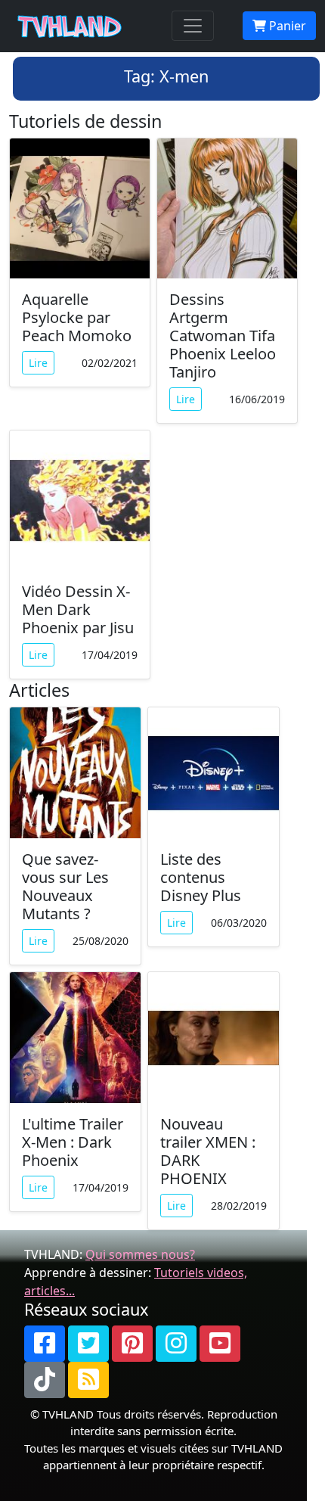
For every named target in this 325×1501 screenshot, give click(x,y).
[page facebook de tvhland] (44, 1343)
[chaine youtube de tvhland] (220, 1343)
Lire (38, 363)
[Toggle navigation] (193, 26)
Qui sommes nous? (140, 1254)
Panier (286, 25)
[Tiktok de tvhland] (44, 1380)
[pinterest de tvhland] (132, 1343)
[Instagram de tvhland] (176, 1343)
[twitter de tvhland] (88, 1343)
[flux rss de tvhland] (88, 1380)
